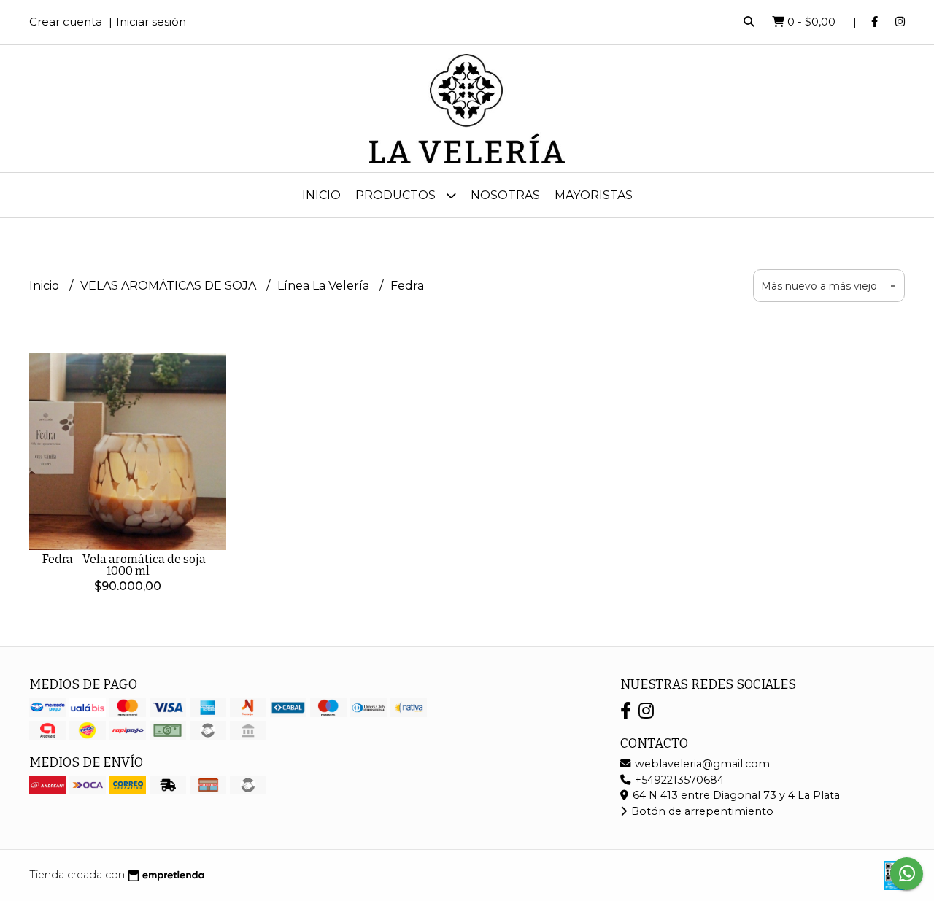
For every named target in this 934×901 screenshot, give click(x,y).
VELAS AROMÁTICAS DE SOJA (169, 286)
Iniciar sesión (151, 21)
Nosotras (505, 195)
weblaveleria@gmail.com (701, 763)
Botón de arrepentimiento (700, 811)
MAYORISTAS (594, 195)
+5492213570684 (678, 779)
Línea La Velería (324, 286)
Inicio (321, 195)
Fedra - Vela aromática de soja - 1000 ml (127, 565)
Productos (397, 195)
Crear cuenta (65, 21)
